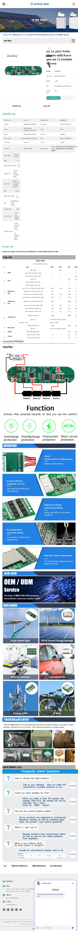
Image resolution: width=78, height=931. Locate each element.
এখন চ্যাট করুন (68, 98)
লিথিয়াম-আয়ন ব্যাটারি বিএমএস (19, 866)
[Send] (73, 928)
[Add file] (37, 928)
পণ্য (10, 35)
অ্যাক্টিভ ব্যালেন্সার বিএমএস (39, 866)
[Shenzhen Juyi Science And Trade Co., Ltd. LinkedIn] (16, 910)
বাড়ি (6, 35)
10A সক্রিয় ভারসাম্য (56, 866)
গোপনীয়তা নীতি (6, 922)
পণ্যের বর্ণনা (46, 106)
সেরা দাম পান (53, 98)
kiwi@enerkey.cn (11, 904)
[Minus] (73, 883)
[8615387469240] (20, 910)
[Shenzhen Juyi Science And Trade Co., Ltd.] (39, 4)
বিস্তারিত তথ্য (16, 106)
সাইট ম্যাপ (14, 922)
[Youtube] (12, 910)
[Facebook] (8, 910)
